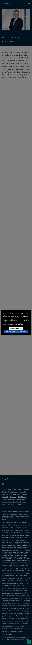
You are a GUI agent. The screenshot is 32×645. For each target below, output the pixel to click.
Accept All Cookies (22, 331)
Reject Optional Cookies (10, 331)
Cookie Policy (20, 324)
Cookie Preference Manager (16, 328)
